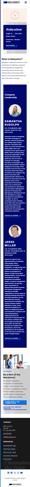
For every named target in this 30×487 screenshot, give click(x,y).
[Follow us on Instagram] (18, 472)
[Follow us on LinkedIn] (8, 472)
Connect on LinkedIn (11, 215)
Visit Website (10, 45)
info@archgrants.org (9, 437)
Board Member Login (9, 445)
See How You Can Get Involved (12, 407)
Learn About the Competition (12, 402)
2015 (20, 33)
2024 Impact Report (9, 449)
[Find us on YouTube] (21, 472)
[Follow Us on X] (15, 472)
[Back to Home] (15, 484)
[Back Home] (9, 2)
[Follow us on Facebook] (12, 472)
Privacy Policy (7, 459)
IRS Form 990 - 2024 (9, 452)
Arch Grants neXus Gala (10, 455)
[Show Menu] (26, 2)
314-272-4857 (7, 433)
